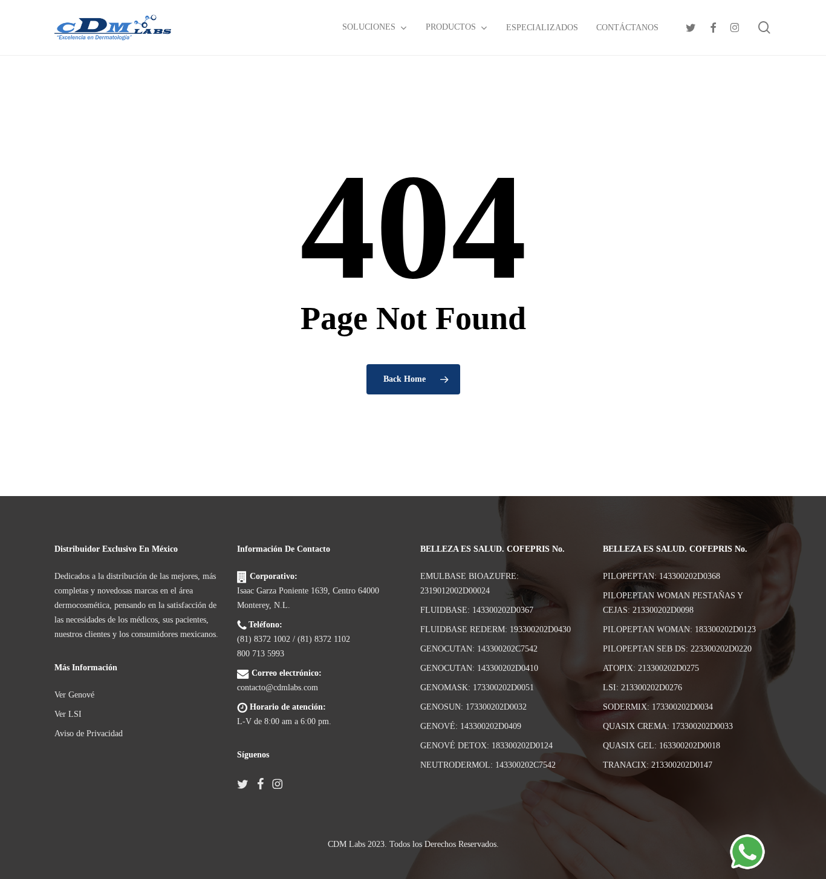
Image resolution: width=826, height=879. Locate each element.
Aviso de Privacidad (88, 733)
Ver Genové (74, 694)
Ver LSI (68, 714)
